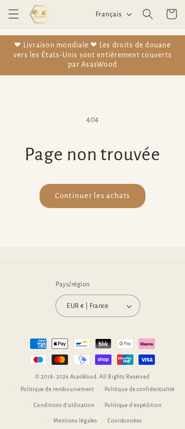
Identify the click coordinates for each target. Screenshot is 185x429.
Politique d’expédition (133, 405)
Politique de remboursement (57, 389)
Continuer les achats (92, 196)
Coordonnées (125, 421)
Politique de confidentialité (140, 389)
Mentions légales (75, 421)
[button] (13, 14)
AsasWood (83, 377)
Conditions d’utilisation (64, 405)
